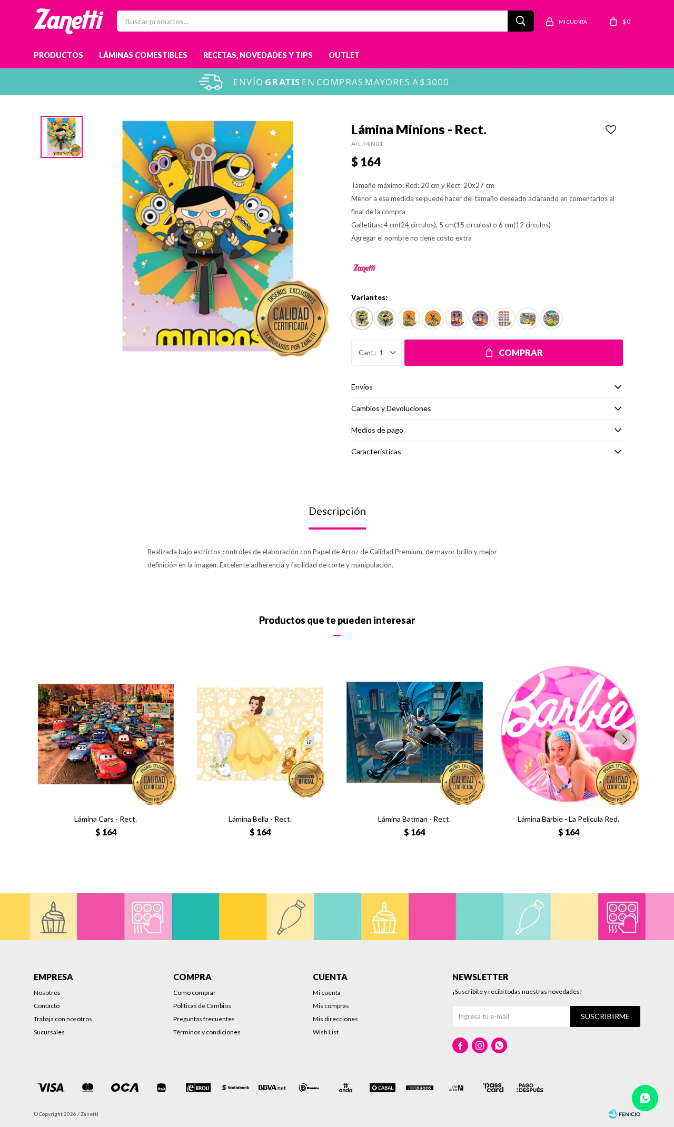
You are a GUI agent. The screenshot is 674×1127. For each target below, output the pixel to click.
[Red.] (385, 318)
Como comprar (194, 992)
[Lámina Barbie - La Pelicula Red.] (568, 734)
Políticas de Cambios (202, 1006)
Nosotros (47, 992)
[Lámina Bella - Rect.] (260, 734)
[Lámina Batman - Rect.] (414, 734)
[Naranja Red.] (432, 318)
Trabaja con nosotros (63, 1019)
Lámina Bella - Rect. (260, 818)
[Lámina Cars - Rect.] (105, 734)
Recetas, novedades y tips (258, 55)
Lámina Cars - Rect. (105, 818)
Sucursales (49, 1032)
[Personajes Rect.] (527, 318)
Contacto (47, 1006)
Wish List (326, 1032)
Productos (58, 55)
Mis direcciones (335, 1019)
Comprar (521, 352)
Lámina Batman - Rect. (414, 818)
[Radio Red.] (480, 318)
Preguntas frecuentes (204, 1019)
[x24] (503, 318)
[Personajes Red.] (551, 318)
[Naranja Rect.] (409, 318)
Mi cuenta (327, 992)
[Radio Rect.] (456, 318)
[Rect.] (361, 318)
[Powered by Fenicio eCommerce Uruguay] (624, 1114)
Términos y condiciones (207, 1032)
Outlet (344, 55)
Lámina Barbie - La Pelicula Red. (568, 818)
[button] (624, 739)
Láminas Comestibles (143, 55)
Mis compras (331, 1006)
